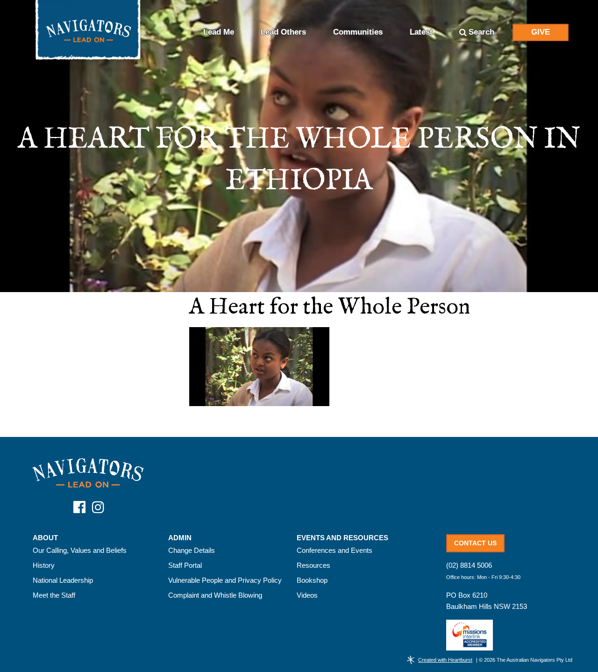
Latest (421, 32)
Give (540, 32)
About (45, 538)
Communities (358, 32)
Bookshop (312, 580)
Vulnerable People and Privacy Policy (225, 580)
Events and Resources (342, 538)
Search (481, 32)
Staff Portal (185, 565)
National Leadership (63, 580)
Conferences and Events (334, 550)
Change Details (191, 550)
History (44, 565)
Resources (313, 565)
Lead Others (283, 32)
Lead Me (218, 32)
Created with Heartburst (445, 660)
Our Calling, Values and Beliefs (80, 550)
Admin (180, 538)
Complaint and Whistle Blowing (215, 595)
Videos (307, 595)
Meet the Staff (54, 595)
